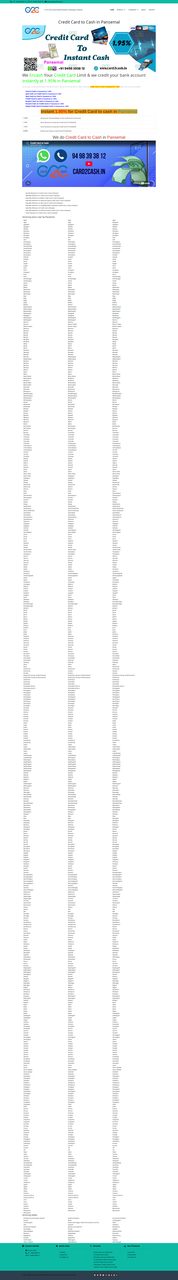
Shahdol (71, 1072)
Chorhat (71, 454)
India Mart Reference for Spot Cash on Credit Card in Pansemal (44, 203)
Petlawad (115, 948)
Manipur (26, 1233)
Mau (25, 816)
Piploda (70, 953)
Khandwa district (29, 686)
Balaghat (71, 313)
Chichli (114, 450)
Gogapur (26, 524)
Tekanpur (71, 1158)
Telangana (71, 1240)
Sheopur (71, 1093)
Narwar (115, 883)
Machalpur (72, 758)
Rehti (70, 1007)
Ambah (114, 255)
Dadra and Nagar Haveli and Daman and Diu (83, 1222)
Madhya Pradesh (74, 1231)
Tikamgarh (27, 1174)
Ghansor (71, 519)
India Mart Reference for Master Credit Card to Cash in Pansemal (45, 198)
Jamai (25, 610)
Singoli (70, 1115)
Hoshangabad (73, 573)
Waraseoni (116, 1208)
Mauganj (115, 818)
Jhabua (114, 623)
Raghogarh (27, 968)
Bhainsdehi (27, 383)
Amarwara (27, 253)
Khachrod (115, 667)
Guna (25, 534)
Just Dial (132, 1252)
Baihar (70, 302)
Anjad (25, 263)
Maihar (25, 773)
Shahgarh (26, 1076)
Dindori (70, 498)
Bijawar (26, 415)
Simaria (115, 1111)
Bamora (26, 328)
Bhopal (114, 407)
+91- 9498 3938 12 (19, 2)
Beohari (26, 361)
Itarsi (70, 595)
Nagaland (26, 1235)
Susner (114, 1143)
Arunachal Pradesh (119, 1218)
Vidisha (26, 1206)
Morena (70, 833)
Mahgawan (72, 768)
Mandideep (27, 794)
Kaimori (70, 638)
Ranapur (115, 992)
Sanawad (115, 1024)
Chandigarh (116, 1220)
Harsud (115, 558)
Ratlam (25, 1000)
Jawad (25, 621)
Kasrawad (115, 656)
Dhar (25, 491)
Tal (69, 1148)
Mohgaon (26, 827)
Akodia (70, 227)
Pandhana (71, 920)
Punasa (70, 963)
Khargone (71, 693)
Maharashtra (116, 1231)
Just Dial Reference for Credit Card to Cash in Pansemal (42, 193)
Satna (70, 1039)
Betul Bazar (116, 374)
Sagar (70, 1018)
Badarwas (115, 287)
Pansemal (71, 931)
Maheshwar (116, 764)
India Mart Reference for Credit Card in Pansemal (40, 208)
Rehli (114, 1002)
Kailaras (115, 634)
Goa (24, 1225)
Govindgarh (72, 530)
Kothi (70, 725)
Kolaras (70, 714)
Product (120, 10)
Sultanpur (26, 1141)
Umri (114, 1197)
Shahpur (115, 1078)
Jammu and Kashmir (75, 1227)
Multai (25, 838)
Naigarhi (26, 859)
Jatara (70, 617)
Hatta (25, 567)
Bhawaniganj (28, 394)
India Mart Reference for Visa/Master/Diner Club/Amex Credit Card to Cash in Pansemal (51, 205)
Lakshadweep (28, 1231)
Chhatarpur (72, 443)
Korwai (25, 719)
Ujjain (25, 1184)
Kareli (114, 645)
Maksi (70, 779)
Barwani (26, 350)
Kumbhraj (26, 740)
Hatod (70, 563)
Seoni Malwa (116, 1067)
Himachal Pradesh (29, 1227)
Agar (25, 220)
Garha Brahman (73, 508)
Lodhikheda (116, 753)
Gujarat (70, 1225)
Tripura (115, 1240)
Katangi (70, 660)
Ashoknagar (116, 276)
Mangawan (116, 807)
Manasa (115, 786)
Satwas (25, 1044)
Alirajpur (115, 233)
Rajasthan (71, 1238)
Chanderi (71, 433)
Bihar (70, 1220)
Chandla (115, 439)
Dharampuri (116, 493)
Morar (114, 829)
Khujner (26, 708)
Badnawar (71, 292)
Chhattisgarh (28, 1222)
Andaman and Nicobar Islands (34, 1218)
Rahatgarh (116, 970)
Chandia (26, 437)
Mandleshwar (72, 801)
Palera (114, 905)
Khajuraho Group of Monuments (34, 675)
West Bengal (116, 1242)
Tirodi (114, 1176)
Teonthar (115, 1165)
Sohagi (114, 1132)
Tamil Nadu (27, 1240)
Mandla (115, 797)
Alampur (26, 231)
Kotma (25, 729)
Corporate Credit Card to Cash (105, 1260)
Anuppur (71, 270)
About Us (64, 1255)
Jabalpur (26, 599)
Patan (114, 937)
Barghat (26, 339)
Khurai (114, 710)
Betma (70, 368)
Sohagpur (71, 1137)
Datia (25, 469)
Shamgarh (116, 1089)
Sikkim (114, 1238)
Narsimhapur (72, 877)
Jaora (114, 612)
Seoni (25, 1065)
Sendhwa (115, 1057)
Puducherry (116, 1235)
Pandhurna (27, 924)
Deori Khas (116, 472)
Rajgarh (26, 979)
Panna (114, 927)
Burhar (114, 428)
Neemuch (26, 892)
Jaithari (70, 606)
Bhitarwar (26, 404)
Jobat (25, 632)
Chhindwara (27, 448)
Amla (69, 259)
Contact (152, 10)
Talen (25, 1152)
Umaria (70, 1191)
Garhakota (27, 513)
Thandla (71, 1169)
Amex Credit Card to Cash (104, 1262)
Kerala (70, 1229)
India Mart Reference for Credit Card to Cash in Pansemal (42, 195)
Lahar (114, 742)
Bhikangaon (116, 396)
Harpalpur (71, 552)
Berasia (115, 363)
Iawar (25, 578)
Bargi (114, 341)
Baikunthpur (27, 307)
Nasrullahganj (73, 888)
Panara (114, 916)
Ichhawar (115, 580)
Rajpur (70, 985)
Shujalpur (115, 1100)
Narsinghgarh (28, 881)
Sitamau (26, 1130)
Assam (25, 1220)
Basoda (115, 352)
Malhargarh (27, 784)
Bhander (115, 385)
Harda (25, 545)
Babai (25, 285)
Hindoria (115, 569)
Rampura (26, 989)
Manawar (71, 790)
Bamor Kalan (72, 324)
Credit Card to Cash (101, 1255)
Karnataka (26, 1229)
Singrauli (26, 1119)
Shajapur (26, 1087)
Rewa (25, 1011)
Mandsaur (27, 805)
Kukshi (70, 736)
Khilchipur (116, 699)
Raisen (70, 974)
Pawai (25, 946)
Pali (69, 909)
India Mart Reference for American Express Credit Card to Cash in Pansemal (48, 200)
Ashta (70, 281)
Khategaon (27, 697)
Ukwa (114, 1187)
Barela (70, 335)
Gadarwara (116, 504)
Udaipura (71, 1180)
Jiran (69, 628)
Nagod (70, 855)
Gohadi (114, 526)
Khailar (70, 671)
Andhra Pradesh (73, 1218)
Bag (24, 296)
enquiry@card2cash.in (55, 2)
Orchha (70, 898)
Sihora (25, 1109)
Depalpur (71, 476)
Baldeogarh (27, 318)
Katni (25, 664)
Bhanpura (71, 389)
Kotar (114, 721)
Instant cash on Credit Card (104, 1257)
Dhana (70, 487)
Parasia (26, 935)
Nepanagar (116, 894)
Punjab (25, 1238)
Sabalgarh (116, 1013)
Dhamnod (115, 482)
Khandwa (71, 682)
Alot (69, 237)
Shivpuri (26, 1098)
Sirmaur (115, 1122)
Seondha (71, 1061)
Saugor (114, 1046)
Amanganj (27, 242)
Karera (70, 649)
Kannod (26, 643)
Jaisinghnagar (117, 602)
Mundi (114, 840)
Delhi (114, 1222)
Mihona (70, 823)
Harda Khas (116, 547)
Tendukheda (27, 1163)
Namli (70, 866)
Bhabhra (71, 378)
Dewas (25, 480)
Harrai (25, 556)
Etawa (25, 502)
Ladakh (114, 1229)
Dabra (114, 461)
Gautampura (116, 515)
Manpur (71, 812)
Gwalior (70, 541)
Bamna (114, 320)
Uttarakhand (72, 1242)
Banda (114, 331)
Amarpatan (72, 248)
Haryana (115, 1225)
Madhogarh (27, 762)
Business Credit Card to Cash (105, 1265)
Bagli (114, 298)
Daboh (25, 459)
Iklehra (70, 584)
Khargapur (116, 688)
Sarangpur (116, 1035)
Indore (25, 589)
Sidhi (69, 1104)
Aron (25, 274)
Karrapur (26, 654)
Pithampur (27, 957)
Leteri (25, 751)
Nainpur (115, 862)
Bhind (70, 400)
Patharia (71, 942)
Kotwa (114, 732)
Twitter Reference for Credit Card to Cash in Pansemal (41, 213)
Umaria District (28, 1195)
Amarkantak (116, 244)
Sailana (26, 1022)
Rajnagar (115, 981)
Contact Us (64, 1257)
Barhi (70, 346)
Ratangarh (71, 996)
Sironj (70, 1126)
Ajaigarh (115, 222)
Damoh (70, 465)
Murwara (26, 849)
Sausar (70, 1050)
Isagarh (115, 591)
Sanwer (26, 1033)
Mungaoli (71, 844)
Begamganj (72, 357)
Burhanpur (27, 426)
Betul (25, 372)
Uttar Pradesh (28, 1242)
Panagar (26, 914)
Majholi (115, 775)
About (143, 10)
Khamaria (115, 677)
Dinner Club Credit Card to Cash (106, 1267)
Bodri (70, 422)
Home (112, 10)
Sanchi (70, 1028)
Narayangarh (117, 872)
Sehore (25, 1054)
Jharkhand (116, 1227)
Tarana (114, 1154)
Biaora (70, 411)
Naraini (26, 870)
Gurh (114, 537)
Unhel (70, 1202)
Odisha (70, 1235)
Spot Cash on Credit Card (103, 1252)
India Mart (132, 1255)
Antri (114, 266)
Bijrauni (115, 417)
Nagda (114, 851)
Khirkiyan (71, 703)
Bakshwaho (116, 309)
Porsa (114, 959)
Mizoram (115, 1233)
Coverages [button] (132, 10)
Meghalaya (72, 1233)
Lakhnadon (72, 747)
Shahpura (71, 1083)
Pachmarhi (27, 903)
